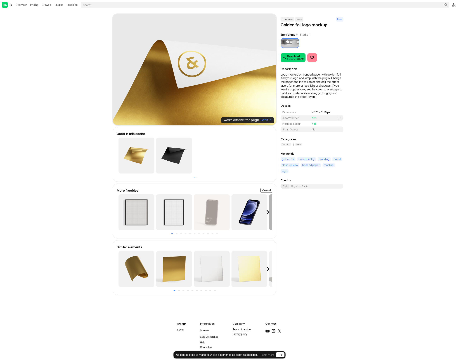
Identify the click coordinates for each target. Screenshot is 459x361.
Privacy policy (240, 334)
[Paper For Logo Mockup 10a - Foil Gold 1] (136, 269)
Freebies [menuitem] (72, 4)
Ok (280, 354)
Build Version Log (209, 336)
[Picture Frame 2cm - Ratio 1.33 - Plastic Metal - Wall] (174, 212)
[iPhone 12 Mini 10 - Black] (249, 212)
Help (202, 342)
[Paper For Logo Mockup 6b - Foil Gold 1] (136, 156)
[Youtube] (267, 331)
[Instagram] (274, 331)
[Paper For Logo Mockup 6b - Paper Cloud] (174, 156)
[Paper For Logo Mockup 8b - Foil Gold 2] (174, 269)
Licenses (204, 330)
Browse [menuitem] (46, 4)
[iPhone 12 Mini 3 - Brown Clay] (212, 212)
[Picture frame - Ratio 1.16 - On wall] (136, 212)
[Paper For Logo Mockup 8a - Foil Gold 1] (249, 269)
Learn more (268, 354)
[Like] (312, 57)
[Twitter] (279, 331)
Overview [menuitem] (21, 4)
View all (266, 190)
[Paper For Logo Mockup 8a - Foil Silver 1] (212, 269)
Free (339, 19)
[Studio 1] (290, 43)
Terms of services (242, 329)
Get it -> (266, 120)
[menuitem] (11, 5)
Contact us (206, 347)
